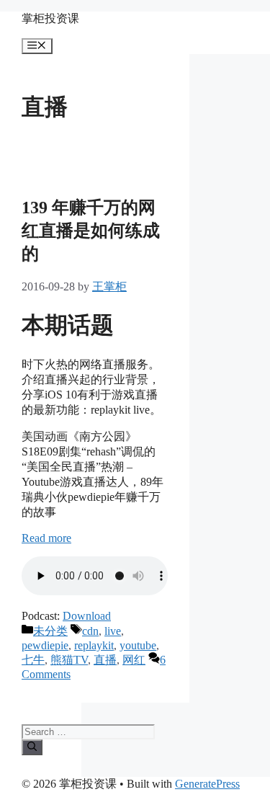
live (112, 631)
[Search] (32, 747)
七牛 (33, 660)
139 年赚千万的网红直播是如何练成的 (91, 230)
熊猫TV (69, 660)
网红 (133, 660)
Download (87, 616)
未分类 (50, 631)
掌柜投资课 (50, 18)
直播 (105, 660)
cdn (90, 631)
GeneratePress (207, 784)
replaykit (94, 645)
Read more (46, 538)
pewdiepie (45, 645)
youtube (138, 645)
